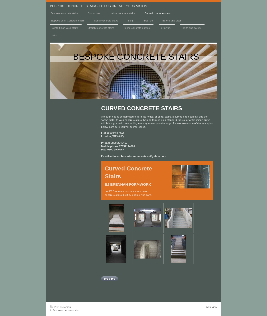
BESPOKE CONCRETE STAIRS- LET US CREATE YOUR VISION (98, 6)
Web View (211, 306)
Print (56, 306)
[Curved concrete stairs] (116, 218)
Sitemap (66, 306)
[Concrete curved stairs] (178, 218)
